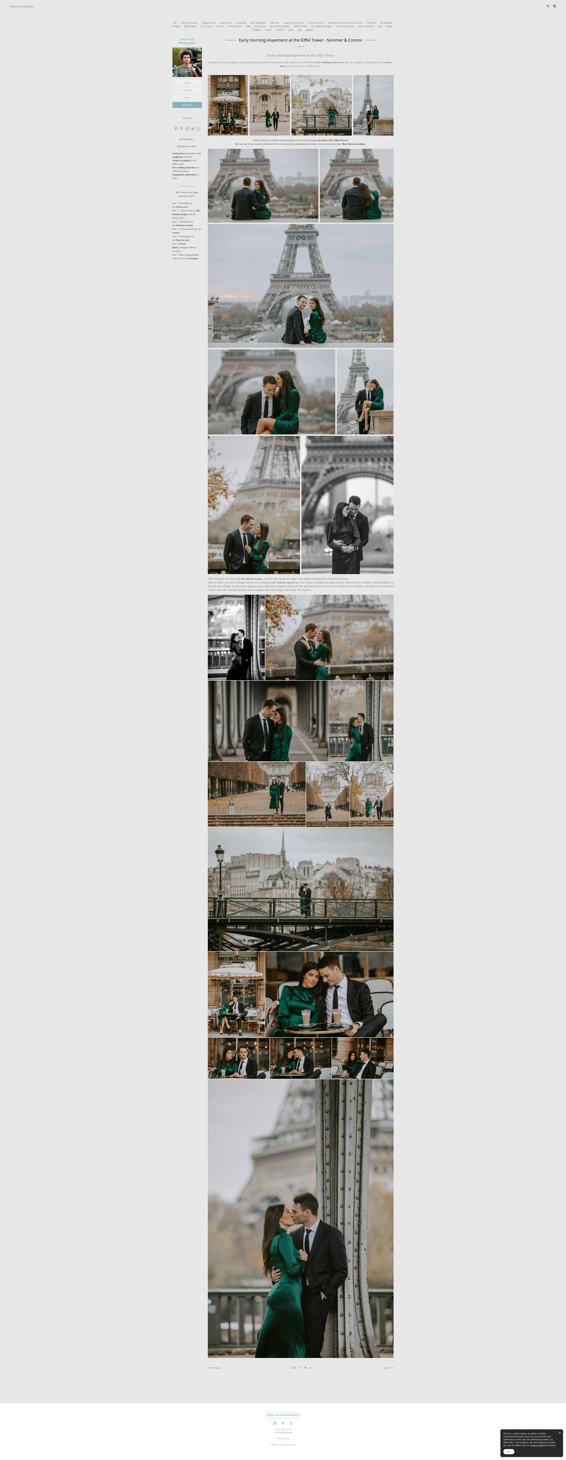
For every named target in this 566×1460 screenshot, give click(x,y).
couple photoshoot (294, 22)
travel (268, 29)
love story (207, 26)
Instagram (187, 118)
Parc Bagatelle (258, 22)
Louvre (220, 26)
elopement (226, 22)
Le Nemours (235, 26)
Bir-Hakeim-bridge (321, 26)
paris (291, 29)
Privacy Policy (537, 1445)
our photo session (334, 582)
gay (300, 29)
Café (248, 26)
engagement (209, 22)
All (175, 22)
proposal (241, 22)
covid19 (280, 29)
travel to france (189, 22)
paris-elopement (345, 26)
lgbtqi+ (310, 29)
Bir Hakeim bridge (251, 579)
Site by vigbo (15, 1453)
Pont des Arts (316, 22)
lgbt (380, 26)
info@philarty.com (283, 1432)
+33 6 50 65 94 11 (283, 1429)
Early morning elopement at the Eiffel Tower (301, 55)
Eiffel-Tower (301, 26)
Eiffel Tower (191, 26)
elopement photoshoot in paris (345, 22)
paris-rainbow (366, 26)
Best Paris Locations (354, 144)
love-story (260, 26)
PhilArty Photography (21, 6)
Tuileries (372, 22)
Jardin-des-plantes (280, 26)
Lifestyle (275, 22)
